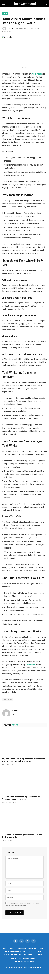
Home (5, 948)
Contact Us (16, 958)
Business (32, 948)
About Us (38, 955)
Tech (5, 13)
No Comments (35, 28)
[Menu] (3, 3)
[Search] (45, 3)
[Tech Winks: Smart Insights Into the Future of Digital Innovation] (24, 819)
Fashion (38, 951)
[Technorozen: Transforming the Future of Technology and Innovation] (24, 781)
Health (41, 948)
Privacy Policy (29, 958)
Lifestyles (27, 951)
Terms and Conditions (24, 961)
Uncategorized (25, 955)
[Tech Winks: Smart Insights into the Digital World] (24, 50)
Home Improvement (13, 951)
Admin (11, 28)
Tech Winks (7, 699)
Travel (14, 955)
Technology (21, 948)
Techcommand (37, 967)
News (6, 955)
